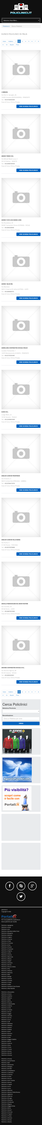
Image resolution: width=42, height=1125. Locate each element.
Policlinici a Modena (6, 1025)
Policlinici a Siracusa (6, 1112)
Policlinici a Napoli (6, 961)
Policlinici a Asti (5, 929)
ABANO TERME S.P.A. (7, 156)
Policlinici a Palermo (6, 1096)
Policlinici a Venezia (6, 1118)
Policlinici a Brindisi (6, 1068)
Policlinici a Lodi (5, 1021)
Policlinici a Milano (6, 959)
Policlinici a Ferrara (6, 1078)
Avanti (12, 45)
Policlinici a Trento (6, 982)
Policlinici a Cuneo (6, 1076)
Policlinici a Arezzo (6, 994)
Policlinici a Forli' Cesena (8, 1080)
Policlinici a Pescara (6, 1033)
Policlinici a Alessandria (7, 992)
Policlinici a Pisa (5, 969)
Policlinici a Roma (6, 1108)
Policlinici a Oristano (6, 963)
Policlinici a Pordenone (7, 1102)
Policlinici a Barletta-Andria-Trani (10, 931)
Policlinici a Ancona (6, 1059)
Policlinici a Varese (6, 1051)
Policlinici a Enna (5, 945)
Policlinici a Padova (6, 1029)
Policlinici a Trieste (6, 1116)
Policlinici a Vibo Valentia (8, 988)
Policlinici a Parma (6, 965)
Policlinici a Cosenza (6, 1074)
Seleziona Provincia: (9, 708)
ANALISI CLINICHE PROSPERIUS (10, 476)
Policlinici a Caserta (6, 939)
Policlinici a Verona (6, 1120)
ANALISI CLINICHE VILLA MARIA (10, 540)
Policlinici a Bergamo (7, 933)
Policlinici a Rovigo (6, 976)
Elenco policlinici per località (9, 922)
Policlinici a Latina (6, 953)
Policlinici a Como (6, 1008)
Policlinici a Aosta (6, 927)
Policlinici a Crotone (6, 1010)
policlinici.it (4, 909)
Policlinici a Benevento (7, 1064)
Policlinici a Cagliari (6, 937)
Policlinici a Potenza (6, 970)
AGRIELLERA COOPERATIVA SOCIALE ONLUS (14, 348)
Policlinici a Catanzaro (7, 1072)
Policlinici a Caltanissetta (8, 1004)
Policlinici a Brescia (6, 1002)
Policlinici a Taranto (6, 980)
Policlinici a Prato (6, 1037)
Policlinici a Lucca (6, 1088)
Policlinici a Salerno (6, 1043)
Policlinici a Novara (6, 1027)
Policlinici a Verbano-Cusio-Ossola (10, 986)
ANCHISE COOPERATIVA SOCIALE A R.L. (13, 667)
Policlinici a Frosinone (7, 949)
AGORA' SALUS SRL (7, 284)
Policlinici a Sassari (6, 1110)
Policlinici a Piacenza (7, 1100)
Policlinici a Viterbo (6, 1122)
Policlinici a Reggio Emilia (8, 1106)
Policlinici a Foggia (6, 1014)
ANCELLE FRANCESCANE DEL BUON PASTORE (14, 604)
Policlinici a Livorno (6, 955)
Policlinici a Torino (6, 1047)
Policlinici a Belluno (6, 998)
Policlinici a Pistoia (6, 1035)
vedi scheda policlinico (28, 106)
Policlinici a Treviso (6, 1049)
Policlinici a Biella (6, 1000)
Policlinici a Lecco (6, 1086)
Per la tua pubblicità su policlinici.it (10, 920)
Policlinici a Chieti (6, 941)
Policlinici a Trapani (6, 1114)
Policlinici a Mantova (7, 1023)
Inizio (4, 41)
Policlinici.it (6, 26)
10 (6, 45)
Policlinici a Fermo (6, 1012)
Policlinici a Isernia (6, 1017)
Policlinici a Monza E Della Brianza (10, 1092)
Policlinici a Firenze (6, 947)
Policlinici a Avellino (6, 996)
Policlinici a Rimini (6, 1041)
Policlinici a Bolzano (6, 935)
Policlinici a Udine (6, 984)
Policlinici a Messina (6, 1090)
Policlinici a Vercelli (6, 1053)
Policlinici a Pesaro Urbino (8, 967)
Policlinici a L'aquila (6, 1084)
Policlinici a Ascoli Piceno (8, 1061)
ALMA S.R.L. (4, 412)
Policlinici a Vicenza (6, 1055)
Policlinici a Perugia (6, 1098)
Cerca (21, 723)
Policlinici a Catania (6, 1006)
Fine (17, 45)
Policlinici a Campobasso (8, 1070)
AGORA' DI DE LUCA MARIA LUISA (11, 220)
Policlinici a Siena (6, 1045)
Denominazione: (7, 715)
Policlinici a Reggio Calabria (8, 1039)
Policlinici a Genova (6, 1016)
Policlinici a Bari (5, 1063)
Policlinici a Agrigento (7, 925)
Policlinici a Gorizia (6, 1082)
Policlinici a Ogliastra (7, 1094)
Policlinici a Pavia (6, 1031)
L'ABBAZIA (4, 92)
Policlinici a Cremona (7, 943)
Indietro (10, 41)
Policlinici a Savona (6, 978)
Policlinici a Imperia (6, 951)
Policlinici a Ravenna (6, 972)
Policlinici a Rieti (5, 974)
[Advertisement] (17, 827)
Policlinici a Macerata (7, 957)
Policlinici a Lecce (6, 1019)
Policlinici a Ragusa (6, 1104)
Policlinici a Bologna (6, 1066)
